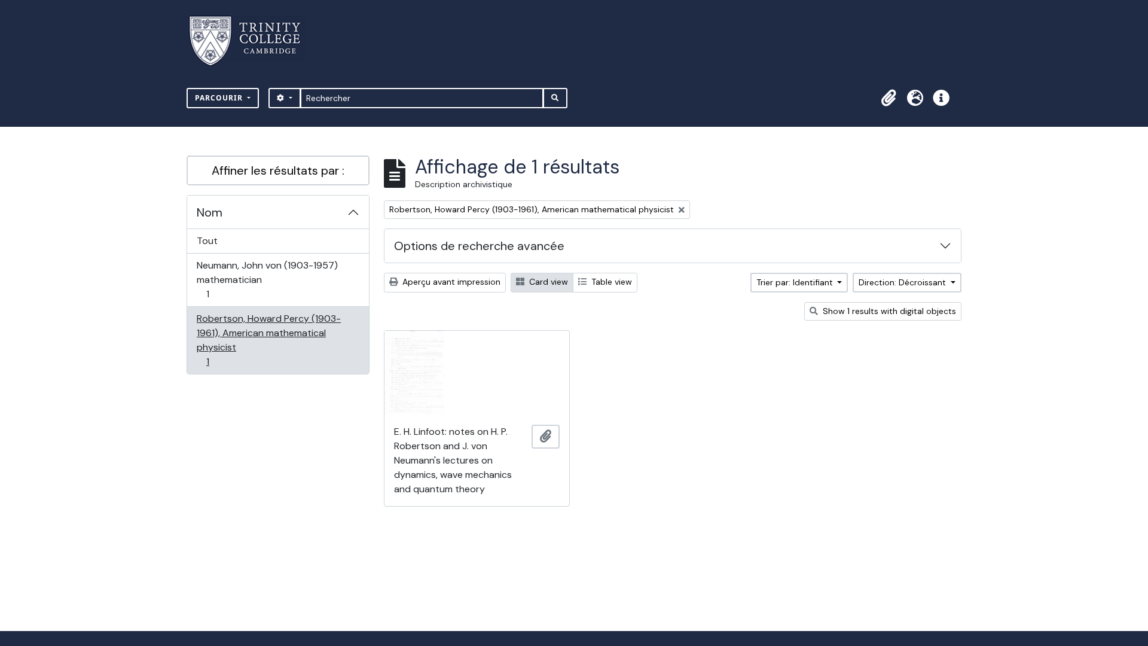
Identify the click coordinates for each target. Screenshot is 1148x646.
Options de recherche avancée (479, 246)
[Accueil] (252, 41)
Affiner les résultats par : (278, 170)
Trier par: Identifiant (795, 282)
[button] (888, 98)
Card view (547, 281)
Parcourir (220, 98)
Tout (207, 240)
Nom (209, 212)
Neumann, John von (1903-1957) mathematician (267, 279)
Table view (610, 281)
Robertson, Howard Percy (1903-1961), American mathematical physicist (268, 340)
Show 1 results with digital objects (888, 311)
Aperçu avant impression (450, 281)
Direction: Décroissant (903, 282)
